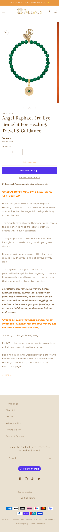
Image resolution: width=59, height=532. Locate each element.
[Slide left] (23, 108)
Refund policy (51, 519)
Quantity (6, 146)
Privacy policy (22, 524)
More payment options (29, 177)
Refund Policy (13, 429)
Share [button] (8, 375)
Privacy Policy (13, 423)
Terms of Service (15, 436)
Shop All (10, 410)
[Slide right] (36, 108)
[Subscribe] (50, 458)
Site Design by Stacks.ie (31, 519)
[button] (3, 11)
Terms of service (38, 524)
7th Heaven (14, 519)
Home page (12, 403)
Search (9, 416)
